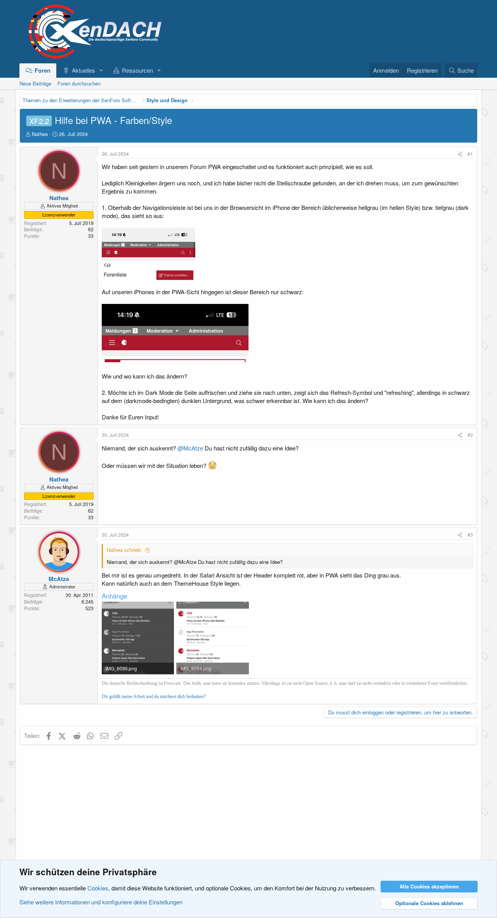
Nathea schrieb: (124, 549)
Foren (42, 70)
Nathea (40, 134)
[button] (101, 70)
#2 (470, 434)
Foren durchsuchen (79, 83)
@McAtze (190, 448)
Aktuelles (83, 70)
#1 (470, 153)
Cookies (97, 888)
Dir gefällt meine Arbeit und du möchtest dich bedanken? (154, 696)
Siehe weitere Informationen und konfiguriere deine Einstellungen (100, 902)
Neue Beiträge (35, 83)
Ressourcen (137, 70)
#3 (470, 534)
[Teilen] (460, 154)
